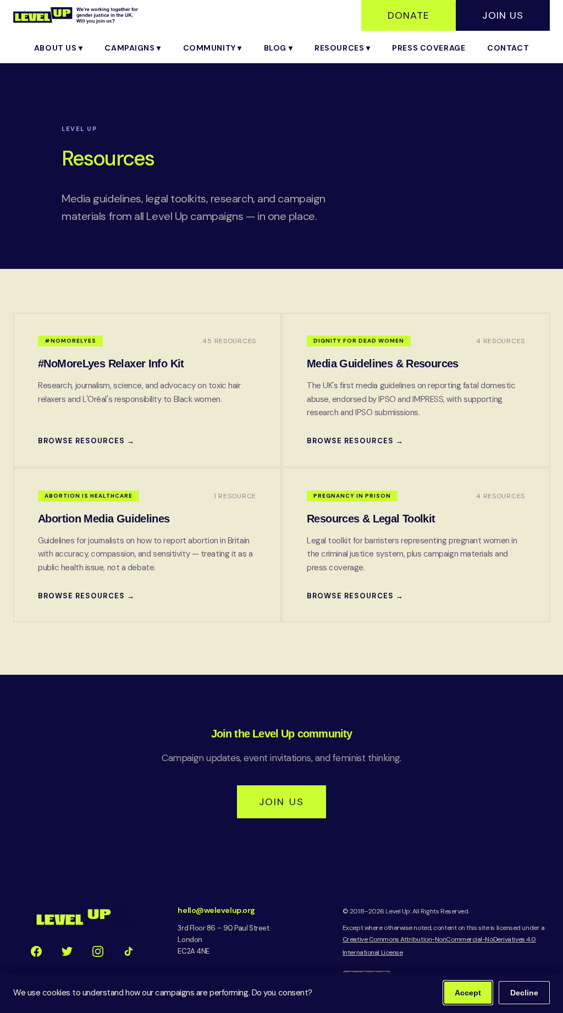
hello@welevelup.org (216, 910)
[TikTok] (129, 951)
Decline (524, 992)
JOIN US (281, 801)
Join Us (502, 15)
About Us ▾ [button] (58, 48)
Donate (408, 15)
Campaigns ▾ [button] (132, 48)
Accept (468, 992)
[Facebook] (36, 951)
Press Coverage (428, 48)
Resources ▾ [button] (342, 48)
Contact (508, 48)
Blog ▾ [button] (278, 48)
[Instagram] (98, 951)
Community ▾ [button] (212, 48)
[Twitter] (67, 951)
